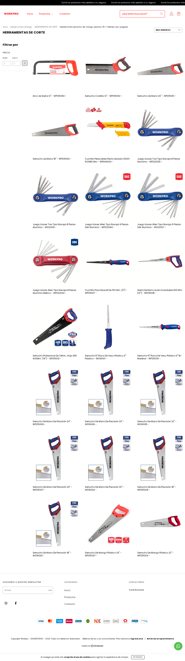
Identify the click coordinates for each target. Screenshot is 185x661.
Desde (5, 58)
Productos (45, 13)
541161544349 (136, 589)
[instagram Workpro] (6, 603)
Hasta (15, 58)
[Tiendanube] (92, 646)
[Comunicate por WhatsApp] (178, 646)
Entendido (138, 657)
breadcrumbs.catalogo (21, 27)
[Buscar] (161, 13)
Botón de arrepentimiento (160, 638)
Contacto (64, 13)
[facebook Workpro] (15, 603)
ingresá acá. (136, 638)
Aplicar (24, 63)
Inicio (30, 13)
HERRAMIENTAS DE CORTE (46, 27)
